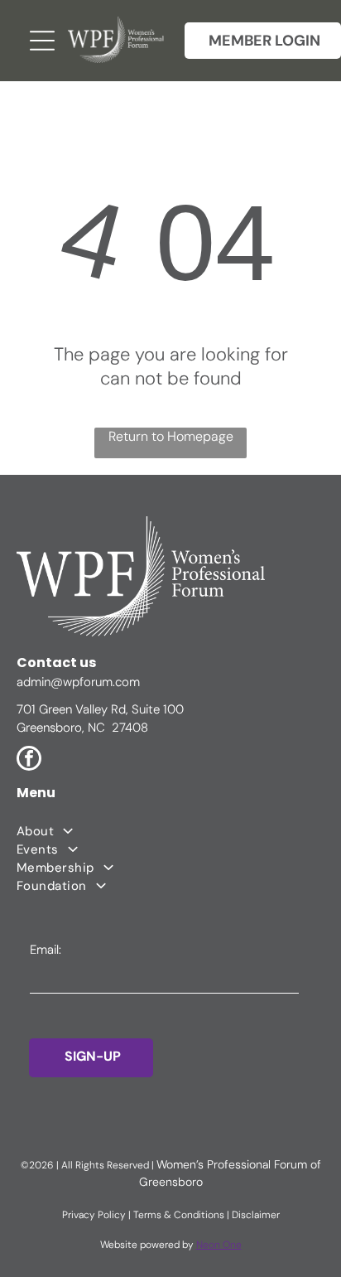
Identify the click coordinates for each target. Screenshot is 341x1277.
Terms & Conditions (178, 1214)
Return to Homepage (170, 436)
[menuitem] (170, 831)
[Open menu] (42, 40)
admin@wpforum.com (78, 682)
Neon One (219, 1244)
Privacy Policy (94, 1214)
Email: (45, 949)
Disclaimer (256, 1214)
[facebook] (29, 760)
